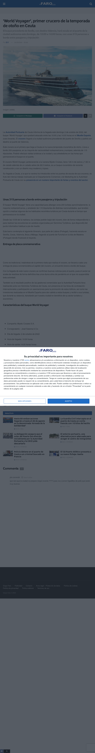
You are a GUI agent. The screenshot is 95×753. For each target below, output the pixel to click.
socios (26, 360)
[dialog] (47, 376)
